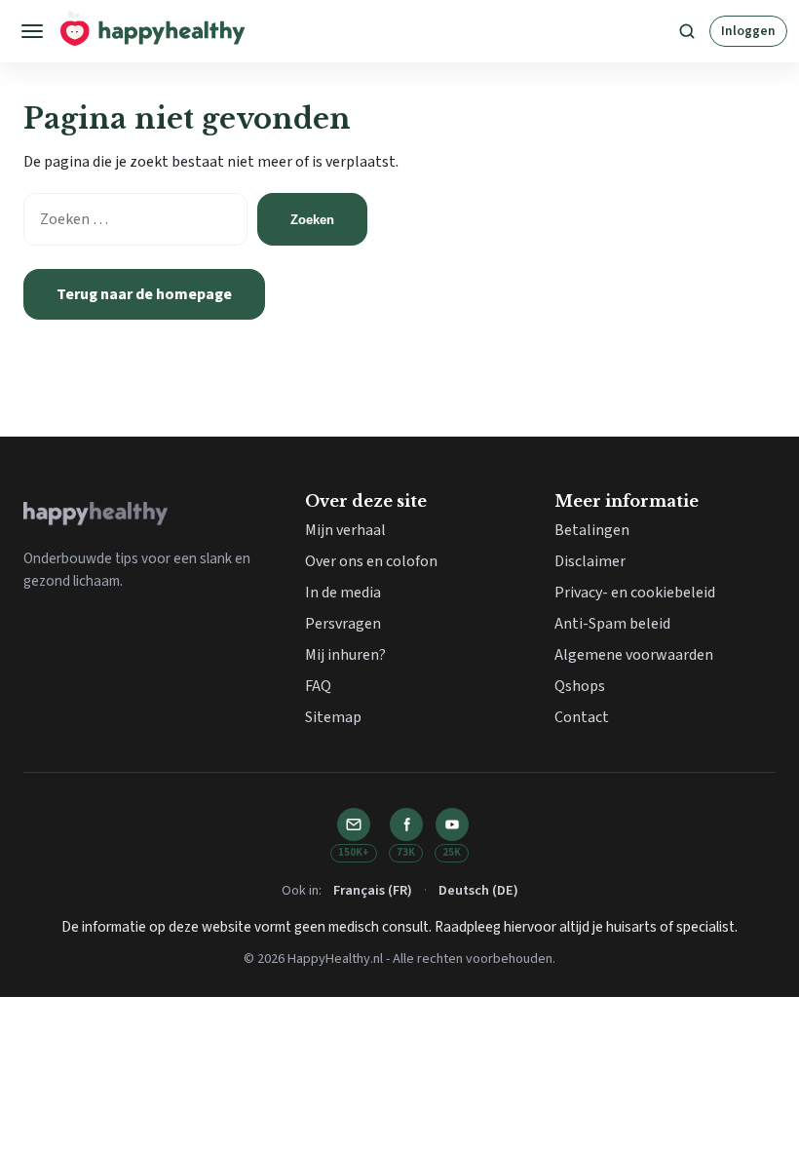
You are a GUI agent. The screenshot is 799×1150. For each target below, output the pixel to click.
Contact (581, 717)
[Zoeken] (687, 31)
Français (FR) (372, 890)
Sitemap (333, 717)
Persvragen (343, 623)
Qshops (579, 686)
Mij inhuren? (345, 655)
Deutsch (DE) (478, 890)
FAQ (318, 686)
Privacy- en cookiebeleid (634, 592)
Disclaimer (590, 561)
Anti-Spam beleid (612, 623)
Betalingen (591, 530)
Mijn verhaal (345, 530)
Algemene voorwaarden (633, 655)
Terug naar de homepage (144, 294)
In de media (343, 592)
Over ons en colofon (371, 561)
